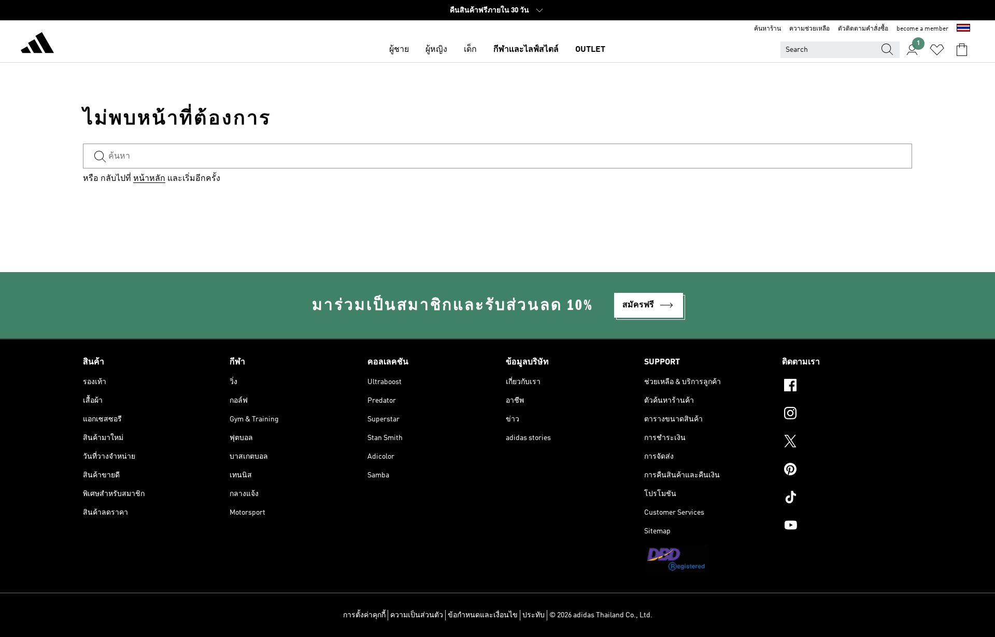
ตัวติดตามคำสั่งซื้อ (863, 29)
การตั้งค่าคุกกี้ (364, 615)
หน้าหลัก (149, 179)
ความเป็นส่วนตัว (416, 615)
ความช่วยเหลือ (809, 29)
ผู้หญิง (436, 50)
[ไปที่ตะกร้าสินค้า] (961, 49)
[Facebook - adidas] (847, 387)
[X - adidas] (847, 443)
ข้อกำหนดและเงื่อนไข (483, 615)
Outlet (590, 50)
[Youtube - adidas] (847, 527)
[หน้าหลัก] (37, 44)
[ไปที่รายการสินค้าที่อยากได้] (937, 49)
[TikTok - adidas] (847, 499)
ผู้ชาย (399, 50)
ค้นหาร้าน (767, 29)
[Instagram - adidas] (847, 415)
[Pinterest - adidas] (847, 471)
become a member (922, 29)
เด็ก (470, 50)
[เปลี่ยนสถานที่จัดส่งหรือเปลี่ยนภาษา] (963, 29)
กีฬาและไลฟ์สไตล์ (526, 50)
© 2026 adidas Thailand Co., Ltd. (600, 615)
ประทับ (533, 615)
